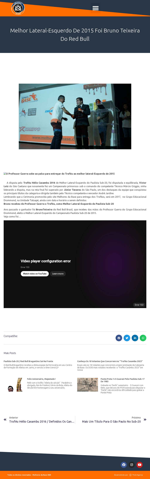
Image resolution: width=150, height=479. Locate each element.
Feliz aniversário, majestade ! (41, 379)
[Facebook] (124, 465)
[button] (96, 8)
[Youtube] (140, 465)
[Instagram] (132, 465)
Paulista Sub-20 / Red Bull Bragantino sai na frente (28, 361)
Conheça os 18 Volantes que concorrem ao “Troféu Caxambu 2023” (110, 361)
